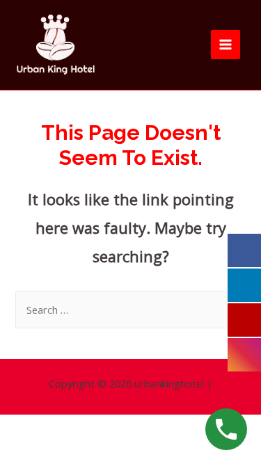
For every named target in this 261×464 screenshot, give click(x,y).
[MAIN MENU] (225, 44)
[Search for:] (130, 310)
